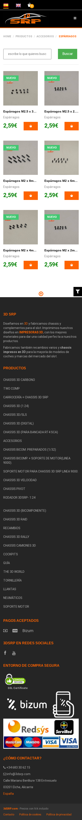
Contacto (8, 814)
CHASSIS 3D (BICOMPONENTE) (24, 510)
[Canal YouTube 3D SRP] (14, 653)
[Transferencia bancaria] (5, 631)
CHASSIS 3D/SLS (15, 414)
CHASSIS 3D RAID (15, 519)
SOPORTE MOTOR (16, 606)
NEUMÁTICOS (12, 598)
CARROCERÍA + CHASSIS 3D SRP (25, 397)
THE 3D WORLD (13, 571)
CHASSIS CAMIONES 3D (19, 545)
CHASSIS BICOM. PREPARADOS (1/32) (29, 449)
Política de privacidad (59, 814)
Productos (24, 36)
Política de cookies (30, 814)
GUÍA (6, 563)
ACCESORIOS (45, 36)
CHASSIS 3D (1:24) (16, 406)
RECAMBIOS (11, 528)
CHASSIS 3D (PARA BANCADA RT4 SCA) (30, 432)
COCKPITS (10, 554)
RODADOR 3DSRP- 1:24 (19, 497)
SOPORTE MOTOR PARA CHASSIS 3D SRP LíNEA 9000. (40, 471)
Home (7, 36)
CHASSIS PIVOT (14, 489)
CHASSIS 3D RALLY (16, 537)
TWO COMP (11, 388)
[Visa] (14, 631)
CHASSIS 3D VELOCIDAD (20, 480)
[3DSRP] (41, 504)
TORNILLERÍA (12, 580)
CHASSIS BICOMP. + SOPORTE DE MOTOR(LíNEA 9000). (36, 460)
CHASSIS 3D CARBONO (19, 380)
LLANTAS (9, 589)
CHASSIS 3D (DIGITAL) (18, 423)
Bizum (28, 630)
